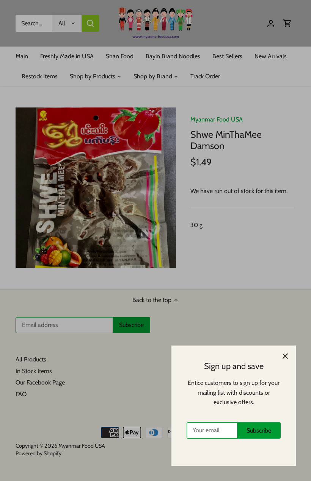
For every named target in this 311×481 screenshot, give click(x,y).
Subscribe (259, 430)
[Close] (285, 356)
